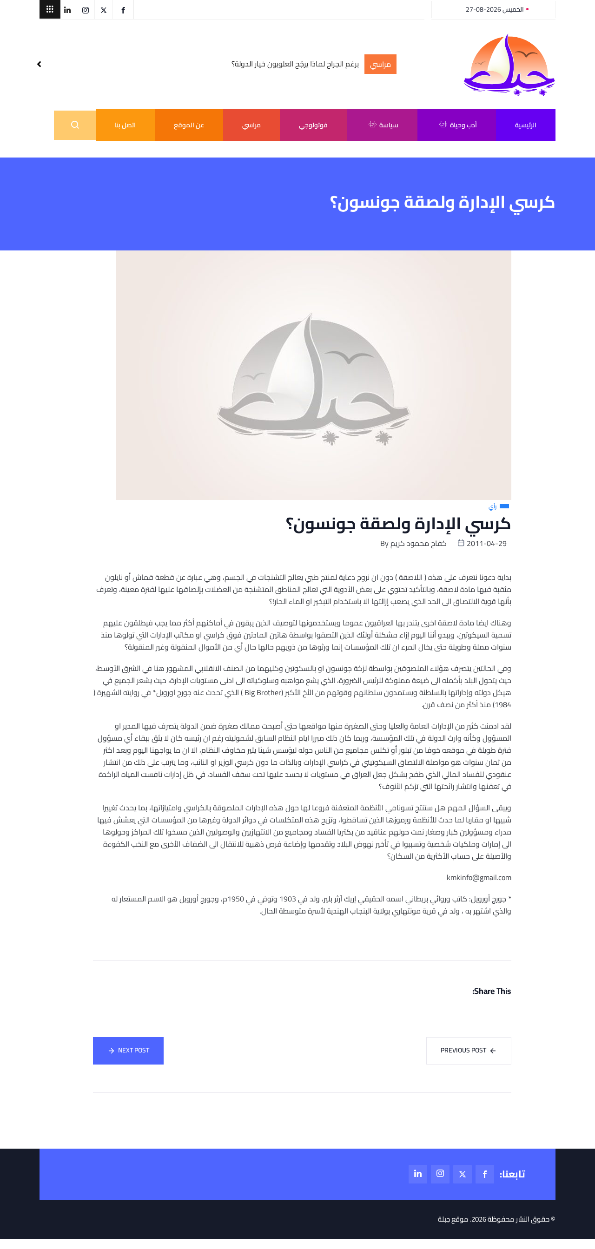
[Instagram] (440, 1174)
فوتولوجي (313, 125)
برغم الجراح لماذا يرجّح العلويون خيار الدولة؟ (295, 64)
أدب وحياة (463, 125)
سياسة (388, 125)
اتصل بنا (125, 125)
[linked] (418, 1174)
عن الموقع (189, 125)
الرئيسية (525, 125)
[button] (50, 9)
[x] (462, 1174)
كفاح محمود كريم (418, 543)
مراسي (251, 125)
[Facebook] (485, 1174)
